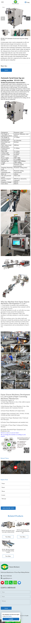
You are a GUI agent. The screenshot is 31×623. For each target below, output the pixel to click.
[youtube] (2, 584)
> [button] (28, 18)
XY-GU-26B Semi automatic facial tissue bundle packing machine (8, 551)
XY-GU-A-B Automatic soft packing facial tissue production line (22, 531)
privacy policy (8, 616)
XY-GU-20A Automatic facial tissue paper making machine (8, 531)
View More (8, 537)
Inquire (6, 70)
